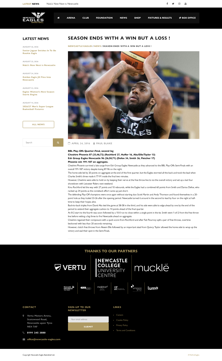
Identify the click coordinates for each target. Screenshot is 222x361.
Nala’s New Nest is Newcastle (39, 65)
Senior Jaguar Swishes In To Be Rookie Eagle (39, 52)
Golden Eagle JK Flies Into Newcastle (37, 78)
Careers (119, 315)
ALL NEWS (38, 124)
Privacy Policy (122, 325)
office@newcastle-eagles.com (43, 339)
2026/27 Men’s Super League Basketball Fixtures (38, 108)
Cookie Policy (122, 320)
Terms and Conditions (125, 330)
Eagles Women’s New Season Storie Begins (38, 93)
